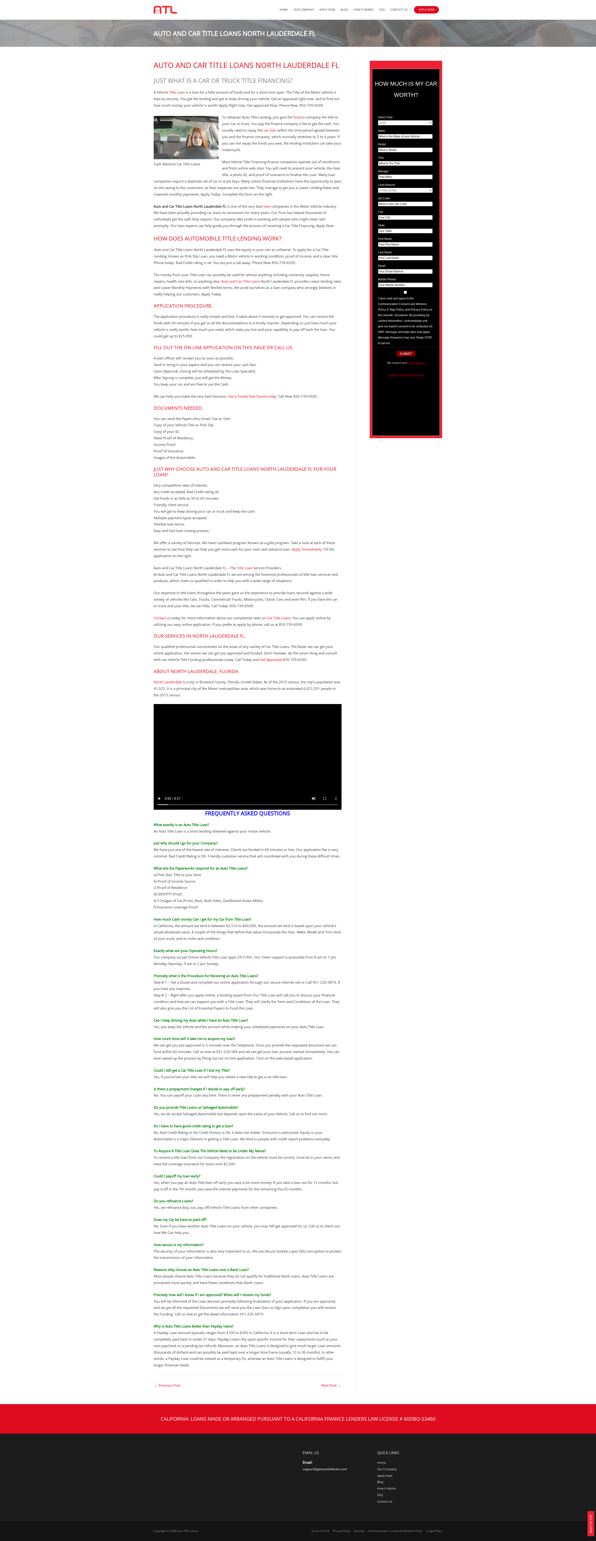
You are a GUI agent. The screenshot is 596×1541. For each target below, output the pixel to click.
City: (381, 211)
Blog (344, 10)
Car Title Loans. (279, 618)
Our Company (304, 10)
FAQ (382, 10)
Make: (382, 130)
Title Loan (177, 92)
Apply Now (327, 10)
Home (284, 10)
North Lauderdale (168, 682)
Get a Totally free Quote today (252, 396)
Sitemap (359, 1531)
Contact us (162, 618)
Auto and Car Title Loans (240, 281)
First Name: (385, 238)
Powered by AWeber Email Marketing (406, 375)
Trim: (381, 157)
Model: (382, 144)
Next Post (331, 1385)
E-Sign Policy (434, 1531)
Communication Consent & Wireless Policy (395, 1531)
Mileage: (383, 171)
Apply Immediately (306, 549)
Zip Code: (384, 198)
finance (299, 117)
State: (381, 225)
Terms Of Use (320, 1531)
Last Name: (385, 252)
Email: (382, 266)
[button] (426, 10)
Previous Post (167, 1385)
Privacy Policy (341, 1531)
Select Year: (385, 117)
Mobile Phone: (387, 279)
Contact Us (399, 10)
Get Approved (271, 659)
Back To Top (591, 1523)
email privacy (416, 363)
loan (267, 206)
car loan (270, 130)
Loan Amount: (387, 184)
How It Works (364, 10)
